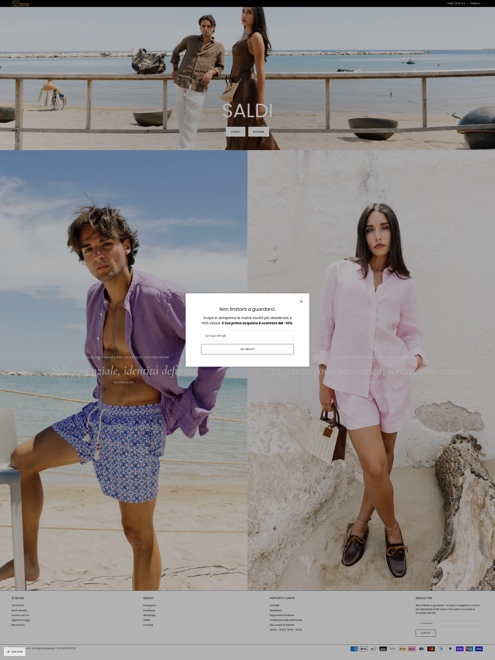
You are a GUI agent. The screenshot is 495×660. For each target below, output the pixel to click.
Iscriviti (247, 349)
